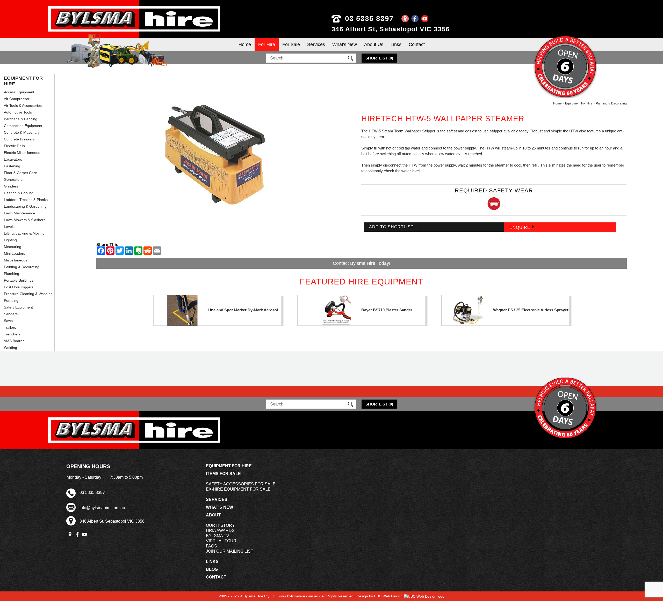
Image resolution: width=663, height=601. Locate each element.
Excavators (13, 159)
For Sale (291, 44)
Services (316, 44)
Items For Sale (223, 473)
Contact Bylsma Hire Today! (361, 263)
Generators (13, 179)
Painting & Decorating (21, 267)
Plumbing (11, 274)
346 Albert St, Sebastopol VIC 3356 (391, 29)
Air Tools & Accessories (23, 105)
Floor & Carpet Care (20, 173)
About (213, 515)
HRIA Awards (220, 530)
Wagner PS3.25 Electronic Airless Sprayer (530, 310)
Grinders (11, 186)
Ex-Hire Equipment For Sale (238, 489)
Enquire (520, 227)
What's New (344, 44)
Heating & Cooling (18, 193)
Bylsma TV (217, 536)
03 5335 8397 (369, 18)
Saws (8, 321)
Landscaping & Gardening (25, 206)
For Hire (266, 44)
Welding (10, 347)
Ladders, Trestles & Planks (26, 200)
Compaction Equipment (23, 126)
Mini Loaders (14, 253)
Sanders (11, 314)
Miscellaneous (15, 260)
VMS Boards (14, 341)
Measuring (12, 247)
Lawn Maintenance (19, 213)
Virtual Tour (221, 541)
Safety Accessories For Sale (241, 484)
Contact (417, 44)
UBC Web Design (388, 596)
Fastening (12, 166)
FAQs (211, 546)
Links (396, 44)
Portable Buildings (18, 280)
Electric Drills (14, 146)
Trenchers (12, 334)
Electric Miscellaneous (22, 153)
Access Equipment (19, 92)
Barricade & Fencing (20, 119)
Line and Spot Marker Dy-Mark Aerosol (243, 310)
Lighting (10, 240)
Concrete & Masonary (22, 132)
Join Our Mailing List (229, 551)
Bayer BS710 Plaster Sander (386, 310)
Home (245, 44)
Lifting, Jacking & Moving (24, 233)
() (379, 58)
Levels (9, 226)
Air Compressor (17, 99)
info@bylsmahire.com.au (102, 508)
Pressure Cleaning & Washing (28, 294)
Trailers (10, 327)
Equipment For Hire (23, 81)
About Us (373, 44)
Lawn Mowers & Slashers (24, 220)
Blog (212, 569)
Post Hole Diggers (18, 287)
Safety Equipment (18, 307)
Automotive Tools (18, 112)
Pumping (11, 300)
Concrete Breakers (19, 139)
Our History (220, 525)
